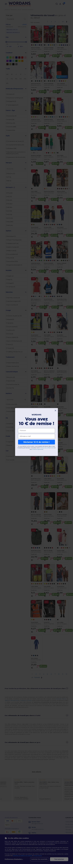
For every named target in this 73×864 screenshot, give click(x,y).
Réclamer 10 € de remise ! (36, 442)
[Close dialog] (55, 410)
